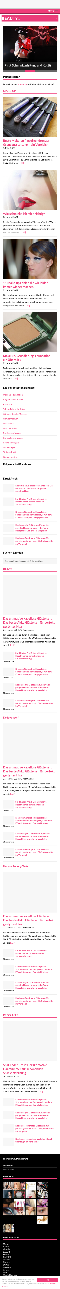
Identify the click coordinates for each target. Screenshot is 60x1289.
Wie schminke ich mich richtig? (24, 213)
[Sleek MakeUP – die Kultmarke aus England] (42, 1188)
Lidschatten (8, 423)
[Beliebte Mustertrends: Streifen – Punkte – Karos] (8, 1231)
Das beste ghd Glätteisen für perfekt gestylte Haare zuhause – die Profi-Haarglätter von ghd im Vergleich (32, 528)
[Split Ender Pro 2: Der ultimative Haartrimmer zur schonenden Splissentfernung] (8, 503)
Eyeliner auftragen (12, 433)
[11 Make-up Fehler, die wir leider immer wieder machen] (30, 277)
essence (6, 1259)
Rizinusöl (7, 404)
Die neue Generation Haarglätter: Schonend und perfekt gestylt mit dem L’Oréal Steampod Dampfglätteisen (33, 515)
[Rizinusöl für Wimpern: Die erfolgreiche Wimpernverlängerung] (42, 1214)
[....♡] (21, 163)
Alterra (6, 1246)
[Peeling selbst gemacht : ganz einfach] (8, 1205)
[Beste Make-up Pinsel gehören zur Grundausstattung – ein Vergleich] (30, 135)
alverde (6, 1249)
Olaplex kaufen (10, 457)
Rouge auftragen (11, 442)
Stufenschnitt (9, 452)
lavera (6, 1270)
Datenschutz (8, 1169)
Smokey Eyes (9, 447)
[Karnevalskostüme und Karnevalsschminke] (19, 1214)
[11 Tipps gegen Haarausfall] (42, 1196)
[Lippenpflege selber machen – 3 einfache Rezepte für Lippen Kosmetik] (19, 1196)
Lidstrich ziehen (10, 428)
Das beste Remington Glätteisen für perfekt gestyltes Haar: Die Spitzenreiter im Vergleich (34, 541)
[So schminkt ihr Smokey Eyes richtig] (8, 1214)
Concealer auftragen (13, 438)
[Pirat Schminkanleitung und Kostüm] (30, 44)
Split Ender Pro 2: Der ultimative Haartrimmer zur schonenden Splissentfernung (30, 502)
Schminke (22, 84)
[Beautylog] (30, 18)
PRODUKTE (10, 1015)
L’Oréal (6, 1265)
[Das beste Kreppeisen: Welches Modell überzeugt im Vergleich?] (8, 1143)
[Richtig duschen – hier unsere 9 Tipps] (8, 1196)
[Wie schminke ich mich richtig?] (30, 208)
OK (47, 1280)
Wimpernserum (10, 418)
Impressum (8, 1165)
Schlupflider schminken (14, 409)
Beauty (7, 568)
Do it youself (10, 717)
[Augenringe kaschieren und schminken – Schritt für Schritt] (42, 1205)
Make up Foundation (13, 394)
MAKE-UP (9, 90)
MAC (5, 1272)
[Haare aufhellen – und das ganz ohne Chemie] (42, 1222)
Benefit (6, 1254)
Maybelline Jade (10, 1275)
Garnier (6, 1262)
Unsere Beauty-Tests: (16, 866)
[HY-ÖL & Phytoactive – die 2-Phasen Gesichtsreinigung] (31, 1188)
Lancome (7, 1267)
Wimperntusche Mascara (15, 414)
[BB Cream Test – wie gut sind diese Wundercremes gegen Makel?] (19, 1205)
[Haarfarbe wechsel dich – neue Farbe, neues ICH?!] (31, 1205)
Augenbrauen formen (13, 399)
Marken (6, 1244)
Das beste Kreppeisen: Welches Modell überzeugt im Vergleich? (33, 1140)
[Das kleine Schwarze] (8, 1188)
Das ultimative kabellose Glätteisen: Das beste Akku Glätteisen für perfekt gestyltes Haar (34, 488)
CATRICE (7, 1257)
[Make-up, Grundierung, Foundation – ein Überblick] (30, 350)
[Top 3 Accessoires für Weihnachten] (19, 1188)
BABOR (6, 1252)
